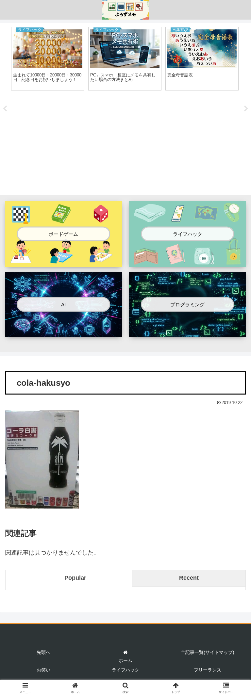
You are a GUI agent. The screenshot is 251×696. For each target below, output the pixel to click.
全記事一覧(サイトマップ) (207, 652)
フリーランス (207, 669)
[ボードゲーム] (63, 261)
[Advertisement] (125, 143)
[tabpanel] (47, 58)
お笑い (43, 669)
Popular (75, 578)
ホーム (125, 660)
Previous (5, 108)
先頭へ (43, 652)
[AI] (63, 331)
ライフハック (125, 669)
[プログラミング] (187, 331)
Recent (189, 578)
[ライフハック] (187, 261)
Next (246, 108)
